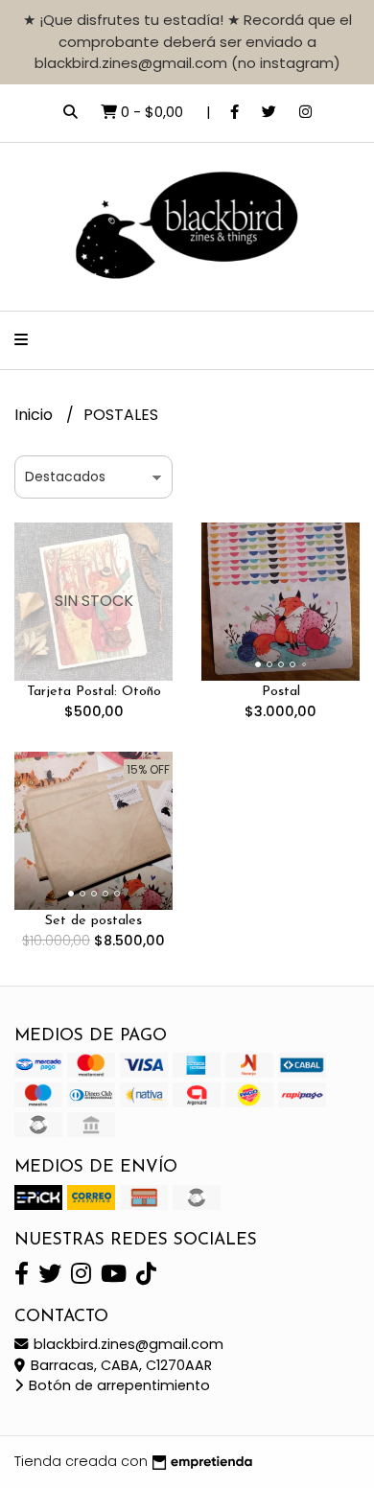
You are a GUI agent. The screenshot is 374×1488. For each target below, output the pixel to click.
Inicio (35, 415)
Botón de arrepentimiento (117, 1385)
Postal (281, 692)
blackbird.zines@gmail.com (126, 1344)
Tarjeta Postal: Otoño (94, 692)
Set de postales (93, 921)
